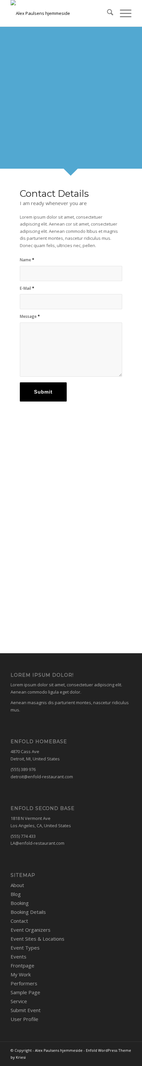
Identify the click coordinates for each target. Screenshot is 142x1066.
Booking (20, 903)
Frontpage (22, 965)
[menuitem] (106, 13)
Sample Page (25, 992)
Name (27, 260)
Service (19, 1001)
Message (30, 316)
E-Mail (27, 288)
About (17, 885)
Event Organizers (31, 929)
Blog (16, 894)
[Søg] (106, 13)
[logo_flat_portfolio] (59, 13)
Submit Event (26, 1010)
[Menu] (122, 13)
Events (18, 956)
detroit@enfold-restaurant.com (42, 777)
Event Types (25, 947)
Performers (24, 983)
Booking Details (28, 912)
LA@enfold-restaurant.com (37, 843)
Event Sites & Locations (37, 938)
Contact (19, 920)
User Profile (24, 1019)
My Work (21, 974)
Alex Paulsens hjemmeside (59, 1050)
